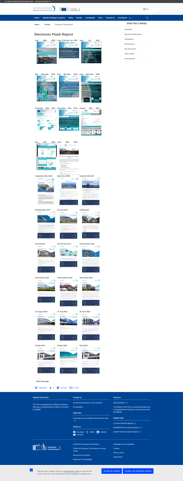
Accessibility (77, 407)
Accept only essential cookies (138, 471)
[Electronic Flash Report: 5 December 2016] (46, 307)
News (71, 18)
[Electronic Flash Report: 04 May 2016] (68, 374)
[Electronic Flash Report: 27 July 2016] (68, 341)
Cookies (116, 448)
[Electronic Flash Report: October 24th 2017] (91, 205)
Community (90, 18)
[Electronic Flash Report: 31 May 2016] (46, 374)
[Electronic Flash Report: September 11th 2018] (46, 204)
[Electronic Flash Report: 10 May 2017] (91, 239)
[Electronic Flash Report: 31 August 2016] (46, 341)
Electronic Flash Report (133, 34)
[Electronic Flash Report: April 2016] (91, 374)
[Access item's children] (130, 18)
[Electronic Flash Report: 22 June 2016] (91, 341)
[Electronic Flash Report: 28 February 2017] (68, 273)
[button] (144, 9)
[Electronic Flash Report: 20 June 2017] (68, 239)
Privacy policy (118, 453)
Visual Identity (130, 58)
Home (37, 18)
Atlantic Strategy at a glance (54, 18)
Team (100, 18)
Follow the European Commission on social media (89, 450)
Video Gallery (129, 54)
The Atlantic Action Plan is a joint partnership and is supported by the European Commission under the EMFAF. (131, 409)
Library (47, 24)
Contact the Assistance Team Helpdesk (87, 403)
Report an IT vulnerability (82, 459)
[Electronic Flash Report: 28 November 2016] (68, 307)
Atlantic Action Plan (41, 397)
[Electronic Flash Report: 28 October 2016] (91, 307)
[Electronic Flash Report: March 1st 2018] (68, 205)
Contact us (110, 18)
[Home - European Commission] (48, 447)
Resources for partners (81, 455)
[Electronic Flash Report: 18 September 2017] (46, 239)
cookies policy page (71, 471)
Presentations (130, 44)
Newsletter (128, 29)
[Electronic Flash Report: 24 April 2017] (46, 273)
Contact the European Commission (86, 444)
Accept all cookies (112, 471)
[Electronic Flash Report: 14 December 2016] (91, 273)
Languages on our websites (123, 444)
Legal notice (118, 457)
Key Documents (130, 49)
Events (79, 18)
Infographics (129, 39)
